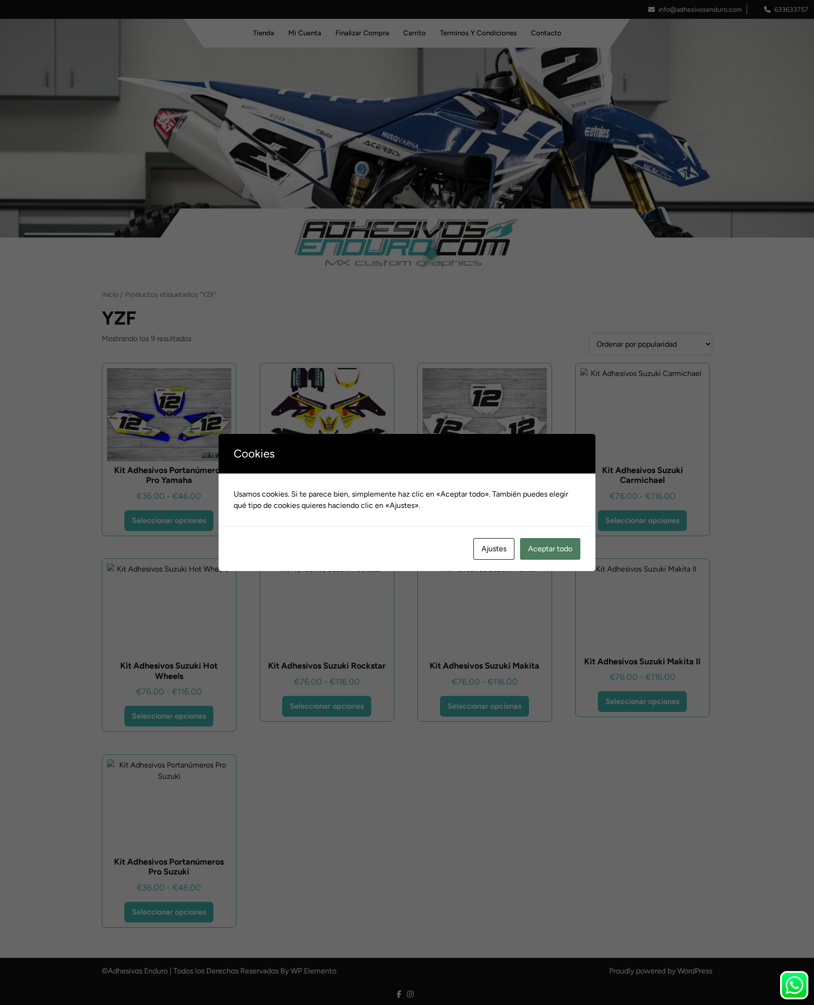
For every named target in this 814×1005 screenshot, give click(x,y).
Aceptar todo (550, 548)
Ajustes (493, 548)
